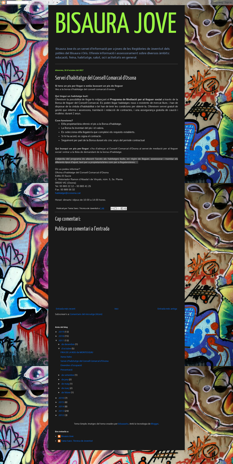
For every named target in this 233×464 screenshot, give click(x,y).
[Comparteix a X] (118, 208)
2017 (62, 340)
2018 (62, 336)
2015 (62, 402)
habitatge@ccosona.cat (68, 193)
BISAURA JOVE (116, 25)
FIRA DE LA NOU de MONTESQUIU (77, 352)
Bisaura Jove (67, 436)
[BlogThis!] (115, 208)
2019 (62, 332)
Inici (116, 308)
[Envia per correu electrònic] (112, 208)
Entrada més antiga (167, 308)
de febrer (66, 392)
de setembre (68, 375)
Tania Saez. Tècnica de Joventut (77, 441)
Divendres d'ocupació (71, 365)
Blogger (154, 423)
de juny (65, 379)
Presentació (66, 369)
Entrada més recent (65, 308)
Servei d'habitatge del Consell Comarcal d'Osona (84, 361)
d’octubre (66, 348)
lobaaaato (123, 423)
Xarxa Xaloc (66, 356)
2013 (62, 411)
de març (65, 388)
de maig (65, 383)
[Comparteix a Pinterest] (125, 208)
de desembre (68, 344)
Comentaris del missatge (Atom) (86, 314)
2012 (62, 415)
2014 (62, 406)
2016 (62, 398)
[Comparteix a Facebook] (122, 208)
